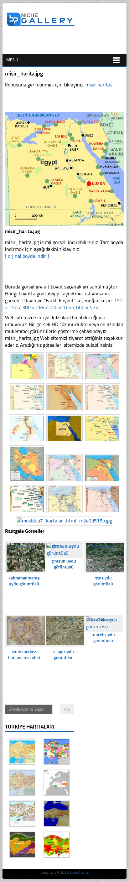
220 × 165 (60, 307)
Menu (12, 60)
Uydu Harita (79, 872)
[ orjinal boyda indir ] (27, 256)
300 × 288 (33, 307)
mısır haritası (99, 85)
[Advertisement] (68, 43)
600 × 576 (87, 307)
